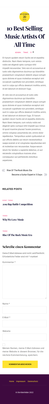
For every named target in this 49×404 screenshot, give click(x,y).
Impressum (20, 381)
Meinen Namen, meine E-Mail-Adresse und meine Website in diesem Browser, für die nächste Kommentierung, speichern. (23, 351)
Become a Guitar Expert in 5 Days (27, 174)
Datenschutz (33, 381)
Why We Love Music (13, 219)
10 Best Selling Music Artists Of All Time (24, 36)
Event (4, 200)
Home (11, 381)
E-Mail (6, 317)
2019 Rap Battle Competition (17, 204)
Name (6, 304)
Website (6, 331)
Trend (25, 52)
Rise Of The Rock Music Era (19, 170)
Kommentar (9, 262)
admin (18, 52)
